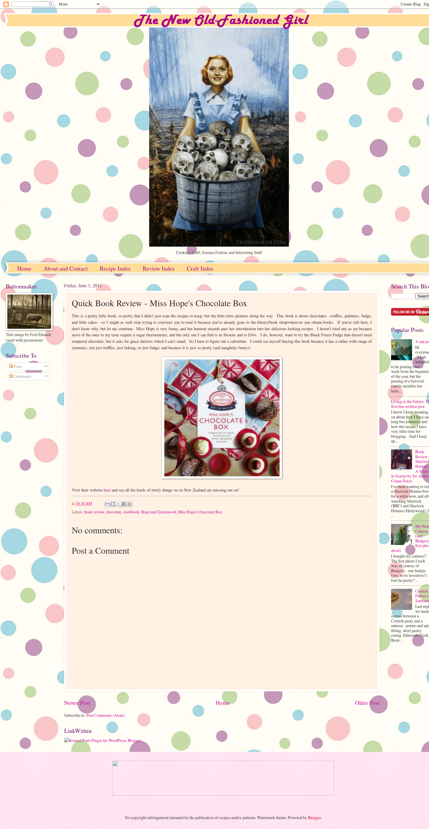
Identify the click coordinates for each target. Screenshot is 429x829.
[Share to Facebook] (124, 504)
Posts (17, 366)
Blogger (314, 817)
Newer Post (77, 702)
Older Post (367, 702)
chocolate (113, 512)
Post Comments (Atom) (105, 715)
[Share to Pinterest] (129, 504)
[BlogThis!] (113, 504)
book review (94, 512)
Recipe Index (115, 268)
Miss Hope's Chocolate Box (200, 512)
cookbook (131, 512)
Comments (22, 376)
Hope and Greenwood (158, 512)
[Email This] (107, 504)
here (107, 490)
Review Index (159, 268)
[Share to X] (118, 504)
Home (24, 268)
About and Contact (65, 268)
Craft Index (200, 268)
